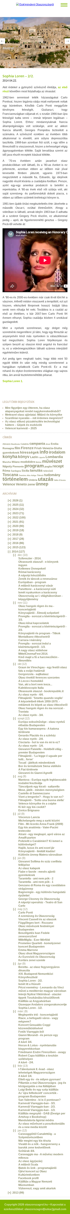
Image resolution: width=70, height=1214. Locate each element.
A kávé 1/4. (25, 1076)
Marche (7, 462)
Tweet (7, 388)
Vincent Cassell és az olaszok (37, 919)
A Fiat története (28, 769)
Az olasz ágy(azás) (30, 1161)
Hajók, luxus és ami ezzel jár (36, 847)
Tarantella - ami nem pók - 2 (35, 878)
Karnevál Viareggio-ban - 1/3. (36, 1110)
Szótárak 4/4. (26, 1150)
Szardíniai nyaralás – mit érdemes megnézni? (34, 418)
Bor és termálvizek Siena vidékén (39, 766)
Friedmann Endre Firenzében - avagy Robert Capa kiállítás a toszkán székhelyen (42, 1055)
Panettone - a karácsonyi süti (37, 589)
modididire (27, 461)
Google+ (14, 388)
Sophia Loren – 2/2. (18, 76)
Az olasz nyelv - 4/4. (30, 694)
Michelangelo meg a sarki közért (39, 820)
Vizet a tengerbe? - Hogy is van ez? (41, 796)
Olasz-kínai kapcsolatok (33, 623)
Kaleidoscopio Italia (31, 687)
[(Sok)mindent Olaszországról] (35, 4)
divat (48, 444)
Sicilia (25, 470)
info (44, 452)
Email (4, 388)
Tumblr (11, 388)
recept (58, 466)
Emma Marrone (28, 950)
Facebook (18, 388)
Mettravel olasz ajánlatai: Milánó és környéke (33, 414)
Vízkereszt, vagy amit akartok (37, 1188)
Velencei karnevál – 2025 (21, 428)
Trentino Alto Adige (27, 475)
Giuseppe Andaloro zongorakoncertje (42, 1004)
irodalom (57, 452)
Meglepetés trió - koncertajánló (38, 1014)
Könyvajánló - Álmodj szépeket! (38, 612)
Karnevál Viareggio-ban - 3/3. (36, 1103)
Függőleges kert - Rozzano (35, 922)
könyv (23, 456)
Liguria (42, 457)
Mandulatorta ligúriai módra (36, 1120)
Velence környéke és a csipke (37, 803)
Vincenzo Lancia (29, 817)
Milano (16, 462)
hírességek (29, 452)
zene (31, 484)
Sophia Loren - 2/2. (30, 980)
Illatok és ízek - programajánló (37, 1167)
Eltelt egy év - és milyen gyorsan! (39, 1079)
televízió (48, 470)
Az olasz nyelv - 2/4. (30, 738)
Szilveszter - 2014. (29, 558)
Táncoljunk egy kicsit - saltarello (39, 786)
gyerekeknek (11, 452)
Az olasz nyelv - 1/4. (30, 745)
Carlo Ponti (25, 912)
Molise (38, 462)
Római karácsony (29, 572)
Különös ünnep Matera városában (40, 854)
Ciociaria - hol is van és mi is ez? (39, 742)
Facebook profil (28, 1178)
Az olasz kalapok (29, 868)
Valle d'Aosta (60, 480)
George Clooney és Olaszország (39, 898)
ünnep (42, 484)
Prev (2, 41)
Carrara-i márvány (29, 640)
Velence (9, 484)
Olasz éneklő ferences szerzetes (39, 677)
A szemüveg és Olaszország (36, 916)
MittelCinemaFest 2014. (33, 653)
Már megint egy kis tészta (34, 1140)
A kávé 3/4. (25, 1041)
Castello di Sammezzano (34, 793)
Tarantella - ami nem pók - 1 (35, 881)
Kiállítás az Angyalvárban (34, 1001)
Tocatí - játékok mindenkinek (36, 762)
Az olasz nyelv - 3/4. (30, 715)
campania (37, 443)
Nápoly (7, 466)
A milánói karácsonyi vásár (35, 585)
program (34, 465)
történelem (15, 479)
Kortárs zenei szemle (31, 960)
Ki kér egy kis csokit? (32, 807)
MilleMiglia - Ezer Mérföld (34, 939)
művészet (52, 461)
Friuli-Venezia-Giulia (48, 448)
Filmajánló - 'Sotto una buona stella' (41, 800)
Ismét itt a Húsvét (29, 984)
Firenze (27, 448)
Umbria (33, 480)
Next (67, 41)
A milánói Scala (28, 1164)
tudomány (52, 475)
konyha (10, 456)
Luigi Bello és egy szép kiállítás (38, 1089)
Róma (6, 470)
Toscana (10, 474)
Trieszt (40, 475)
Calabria (25, 444)
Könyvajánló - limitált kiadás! (36, 851)
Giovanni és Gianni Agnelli (35, 772)
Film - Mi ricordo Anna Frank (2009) (40, 824)
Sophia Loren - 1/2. (30, 1007)
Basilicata (15, 444)
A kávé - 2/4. (26, 1062)
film (17, 448)
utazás (45, 479)
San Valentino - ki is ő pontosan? (39, 1099)
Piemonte (18, 466)
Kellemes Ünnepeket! (32, 568)
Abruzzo (7, 444)
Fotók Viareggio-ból (31, 1031)
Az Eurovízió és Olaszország (36, 956)
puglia (48, 466)
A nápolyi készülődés (32, 575)
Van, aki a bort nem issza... (35, 684)
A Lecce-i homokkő (30, 681)
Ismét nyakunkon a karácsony (37, 592)
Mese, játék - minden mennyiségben (41, 790)
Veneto (21, 484)
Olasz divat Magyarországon (36, 953)
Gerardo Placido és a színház (37, 735)
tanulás (36, 470)
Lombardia (54, 457)
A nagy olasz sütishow (32, 650)
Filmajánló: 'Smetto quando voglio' (40, 698)
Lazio (34, 457)
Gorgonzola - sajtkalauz (33, 674)
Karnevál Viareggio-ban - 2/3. (36, 1106)
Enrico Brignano (29, 810)
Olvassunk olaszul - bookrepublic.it (41, 691)
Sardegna (16, 471)
